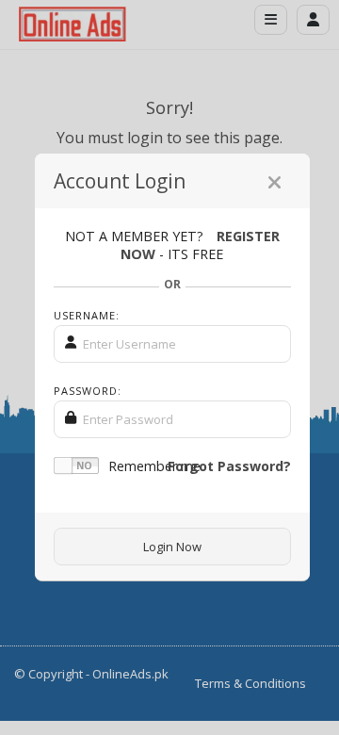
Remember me (154, 466)
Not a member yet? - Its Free (172, 245)
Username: (87, 315)
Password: (87, 391)
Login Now (172, 546)
